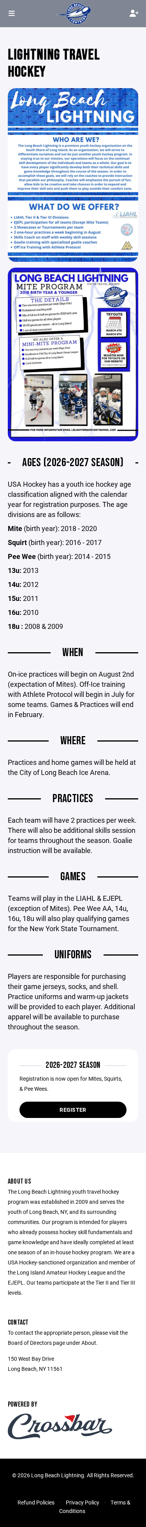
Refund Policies (36, 1502)
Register (73, 1109)
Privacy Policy (82, 1502)
